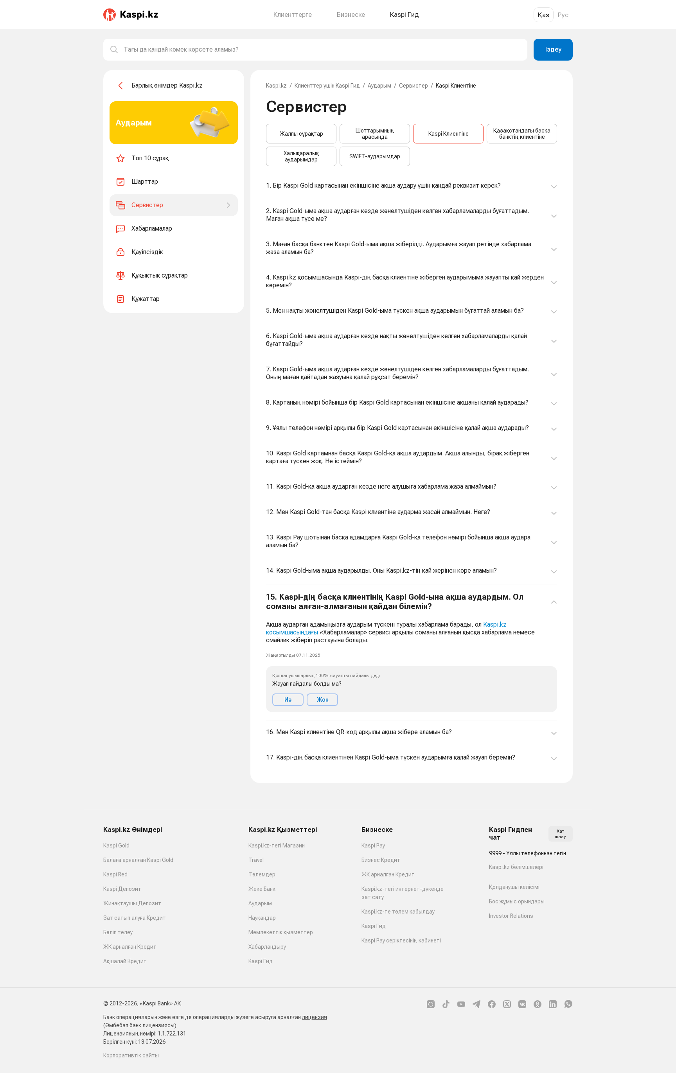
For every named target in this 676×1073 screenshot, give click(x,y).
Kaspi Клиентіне (448, 134)
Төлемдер (261, 874)
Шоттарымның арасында (375, 133)
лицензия (314, 1017)
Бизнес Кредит (380, 860)
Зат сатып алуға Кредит (134, 918)
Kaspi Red (115, 874)
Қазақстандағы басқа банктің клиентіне (521, 133)
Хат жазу (560, 833)
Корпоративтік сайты (131, 1055)
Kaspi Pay (373, 845)
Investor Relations (511, 916)
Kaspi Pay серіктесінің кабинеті (401, 940)
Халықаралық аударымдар (301, 156)
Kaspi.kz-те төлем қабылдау (398, 911)
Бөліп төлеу (118, 932)
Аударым (379, 85)
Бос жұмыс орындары (517, 901)
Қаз (543, 15)
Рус (563, 15)
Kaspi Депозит (122, 889)
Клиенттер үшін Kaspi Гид (327, 85)
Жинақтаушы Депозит (132, 903)
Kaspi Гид (260, 961)
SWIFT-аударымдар (374, 156)
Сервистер (413, 85)
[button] (411, 652)
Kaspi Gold (116, 845)
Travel (256, 860)
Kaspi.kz (276, 85)
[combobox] (322, 50)
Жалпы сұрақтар (301, 134)
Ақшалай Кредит (125, 961)
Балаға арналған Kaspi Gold (138, 860)
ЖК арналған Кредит (129, 947)
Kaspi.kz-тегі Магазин (276, 845)
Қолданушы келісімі (514, 887)
